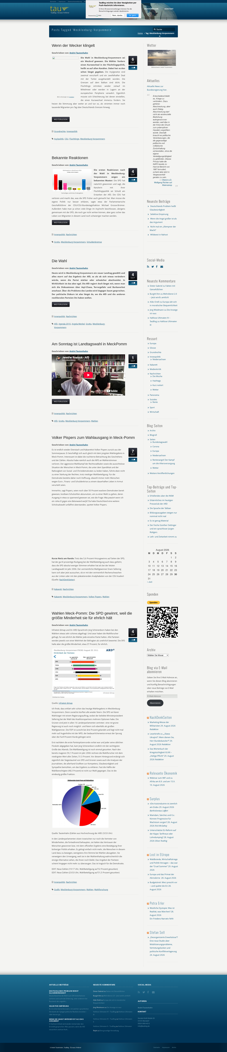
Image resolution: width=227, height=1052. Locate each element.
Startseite (156, 1047)
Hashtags (157, 380)
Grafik (57, 889)
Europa (153, 343)
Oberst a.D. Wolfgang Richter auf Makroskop (163, 182)
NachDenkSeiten (66, 579)
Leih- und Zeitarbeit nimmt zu (163, 536)
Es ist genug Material (159, 520)
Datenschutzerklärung (75, 1)
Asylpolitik (59, 138)
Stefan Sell (157, 932)
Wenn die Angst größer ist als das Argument (66, 1020)
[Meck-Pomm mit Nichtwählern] (80, 827)
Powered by (92, 16)
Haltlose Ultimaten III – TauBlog (104, 1019)
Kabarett (58, 589)
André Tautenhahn (78, 52)
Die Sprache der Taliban (160, 508)
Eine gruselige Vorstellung (109, 1030)
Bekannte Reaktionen (70, 158)
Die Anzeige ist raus (114, 1007)
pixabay (71, 97)
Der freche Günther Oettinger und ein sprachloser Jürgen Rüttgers (163, 528)
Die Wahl (59, 261)
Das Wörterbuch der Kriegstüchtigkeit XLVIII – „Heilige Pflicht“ (161, 752)
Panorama (154, 395)
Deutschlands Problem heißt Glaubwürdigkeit (64, 992)
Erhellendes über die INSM (162, 495)
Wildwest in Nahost (159, 234)
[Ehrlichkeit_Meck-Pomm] (83, 697)
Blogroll (153, 435)
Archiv (153, 430)
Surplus (155, 798)
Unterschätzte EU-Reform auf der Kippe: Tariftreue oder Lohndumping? (163, 834)
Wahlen (94, 421)
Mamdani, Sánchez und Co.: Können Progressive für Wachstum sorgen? (162, 818)
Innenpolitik (72, 131)
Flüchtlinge (74, 138)
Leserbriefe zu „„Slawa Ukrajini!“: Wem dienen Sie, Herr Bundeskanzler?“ (162, 737)
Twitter (153, 266)
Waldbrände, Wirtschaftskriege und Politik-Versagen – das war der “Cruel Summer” (164, 863)
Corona (156, 446)
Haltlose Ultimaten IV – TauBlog (104, 1012)
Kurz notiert (158, 385)
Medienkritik (155, 369)
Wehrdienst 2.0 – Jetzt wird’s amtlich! (117, 996)
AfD (56, 323)
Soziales (153, 399)
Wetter (156, 389)
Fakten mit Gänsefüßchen (115, 991)
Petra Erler (157, 903)
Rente (155, 402)
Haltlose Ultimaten (125, 1026)
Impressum (166, 1047)
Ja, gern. (132, 15)
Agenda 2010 (65, 323)
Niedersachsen (159, 359)
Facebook (157, 266)
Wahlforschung (101, 889)
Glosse (153, 347)
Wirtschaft (154, 412)
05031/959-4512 (144, 1023)
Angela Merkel (78, 323)
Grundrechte (60, 131)
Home (140, 33)
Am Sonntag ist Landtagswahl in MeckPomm (89, 344)
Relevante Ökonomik (163, 773)
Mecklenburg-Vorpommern (92, 138)
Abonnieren (155, 703)
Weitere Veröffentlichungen (162, 473)
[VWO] (99, 16)
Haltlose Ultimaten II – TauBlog (104, 1026)
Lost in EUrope (159, 854)
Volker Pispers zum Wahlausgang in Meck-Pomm (93, 437)
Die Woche (157, 376)
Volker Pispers (95, 596)
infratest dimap (66, 703)
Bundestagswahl (160, 442)
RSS (148, 266)
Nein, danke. (117, 15)
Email (162, 266)
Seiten (152, 439)
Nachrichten (71, 234)
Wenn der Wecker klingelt (73, 45)
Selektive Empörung (159, 214)
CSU (66, 138)
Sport (152, 407)
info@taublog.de (144, 1026)
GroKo (57, 242)
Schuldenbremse (94, 242)
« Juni (149, 581)
